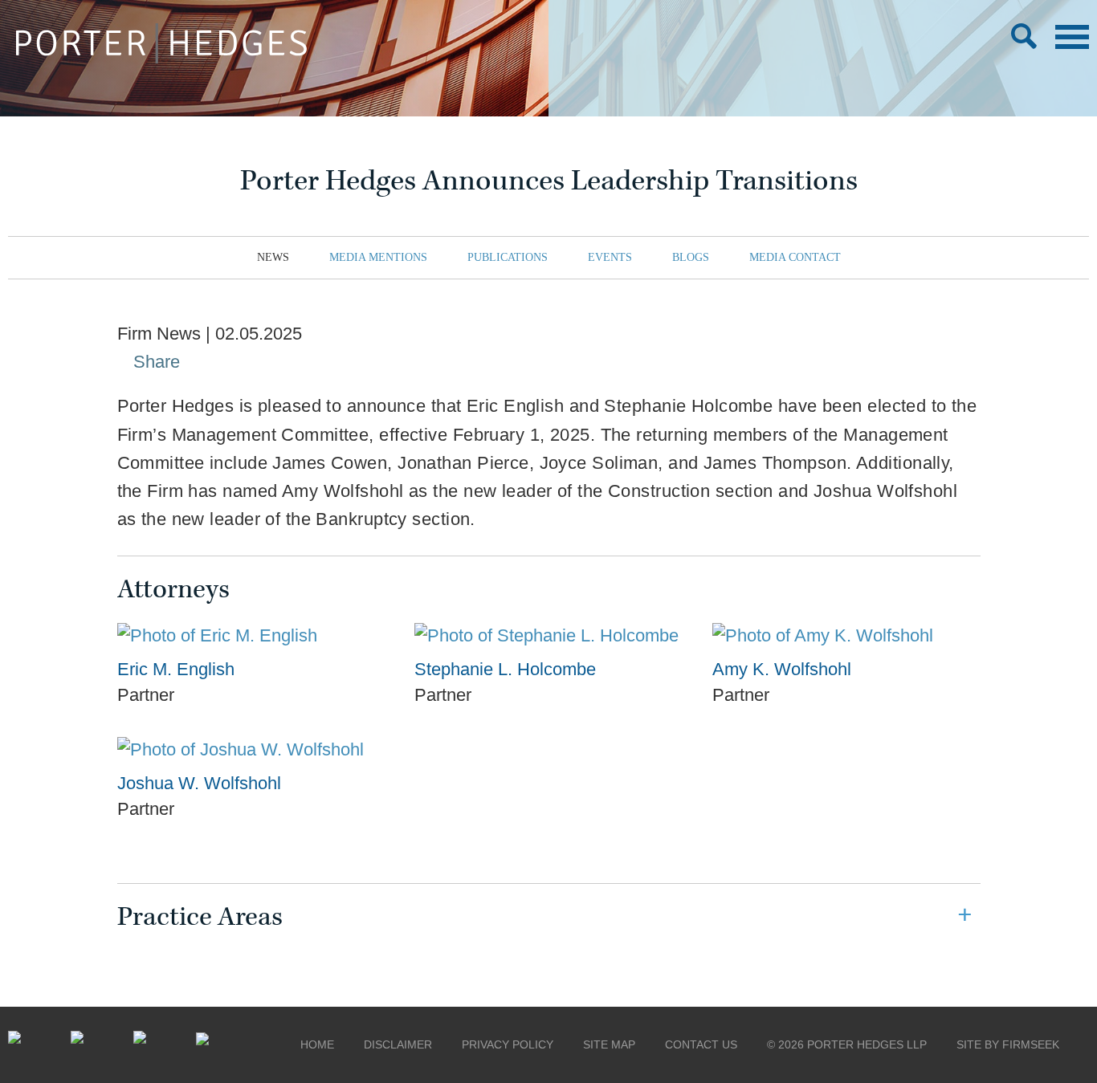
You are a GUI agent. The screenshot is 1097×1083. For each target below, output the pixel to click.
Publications (507, 257)
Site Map (609, 1044)
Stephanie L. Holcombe (505, 669)
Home (317, 1044)
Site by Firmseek (1007, 1044)
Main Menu (1072, 37)
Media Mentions (378, 257)
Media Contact (795, 257)
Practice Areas (200, 917)
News (273, 257)
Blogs (690, 257)
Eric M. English (175, 669)
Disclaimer (398, 1044)
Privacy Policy (507, 1044)
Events (610, 257)
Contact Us (701, 1044)
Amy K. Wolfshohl (781, 669)
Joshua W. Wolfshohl (199, 783)
